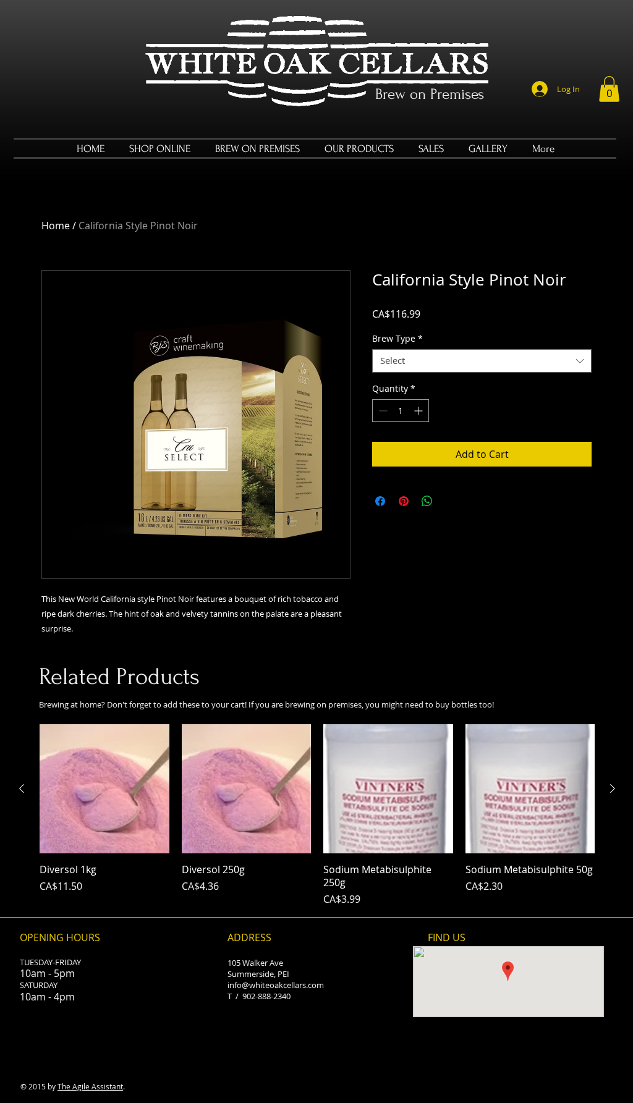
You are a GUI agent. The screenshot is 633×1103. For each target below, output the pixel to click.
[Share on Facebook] (380, 501)
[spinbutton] (400, 410)
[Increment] (419, 410)
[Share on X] (450, 501)
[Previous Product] (21, 788)
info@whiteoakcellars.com (275, 985)
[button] (609, 89)
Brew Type (397, 338)
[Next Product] (612, 788)
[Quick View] (104, 789)
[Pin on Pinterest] (403, 501)
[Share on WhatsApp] (427, 501)
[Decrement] (381, 410)
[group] (317, 815)
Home (55, 225)
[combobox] (482, 361)
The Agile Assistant (90, 1086)
